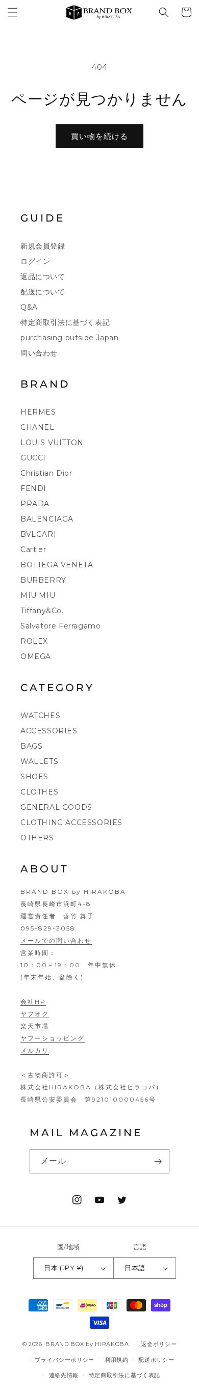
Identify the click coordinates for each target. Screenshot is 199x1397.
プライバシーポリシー (64, 1359)
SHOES (34, 776)
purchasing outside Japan (69, 337)
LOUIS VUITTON (52, 442)
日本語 (135, 1268)
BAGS (31, 746)
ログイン (35, 261)
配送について (42, 291)
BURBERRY (43, 580)
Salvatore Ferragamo (60, 626)
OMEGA (35, 656)
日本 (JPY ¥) (63, 1268)
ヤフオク (34, 1014)
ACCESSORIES (49, 730)
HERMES (38, 412)
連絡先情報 (64, 1375)
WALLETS (39, 761)
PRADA (34, 503)
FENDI (33, 488)
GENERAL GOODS (56, 807)
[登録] (157, 1161)
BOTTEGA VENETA (56, 564)
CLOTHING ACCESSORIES (71, 822)
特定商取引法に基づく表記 (65, 322)
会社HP (33, 1001)
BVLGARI (38, 534)
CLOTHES (39, 792)
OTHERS (37, 837)
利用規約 (117, 1359)
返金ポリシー (159, 1344)
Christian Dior (46, 473)
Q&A (29, 307)
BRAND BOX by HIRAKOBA (87, 1344)
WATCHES (40, 715)
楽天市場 (34, 1026)
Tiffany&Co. (42, 610)
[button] (13, 12)
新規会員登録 (42, 246)
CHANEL (37, 427)
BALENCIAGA (46, 519)
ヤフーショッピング (52, 1038)
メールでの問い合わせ (56, 940)
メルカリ (34, 1050)
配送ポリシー (156, 1359)
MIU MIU (37, 595)
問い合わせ (39, 353)
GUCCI (33, 457)
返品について (42, 276)
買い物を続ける (99, 136)
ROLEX (34, 641)
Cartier (33, 549)
